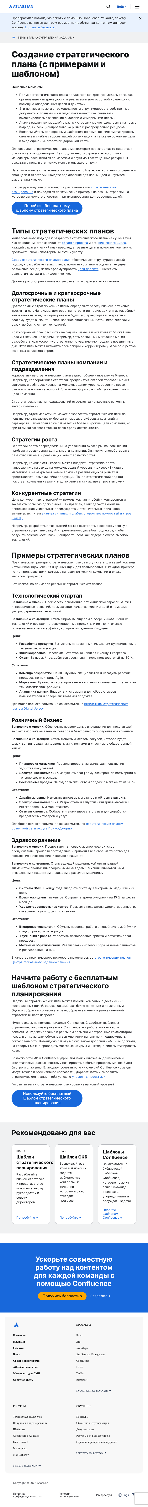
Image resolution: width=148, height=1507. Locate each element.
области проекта (75, 243)
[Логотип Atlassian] (21, 7)
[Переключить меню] (138, 6)
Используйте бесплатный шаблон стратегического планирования (47, 1098)
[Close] (140, 18)
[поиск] (108, 6)
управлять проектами (88, 1076)
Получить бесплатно (62, 1296)
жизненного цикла (112, 243)
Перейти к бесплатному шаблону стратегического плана (47, 208)
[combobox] (123, 1495)
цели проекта (88, 269)
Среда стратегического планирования (41, 260)
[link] (122, 6)
